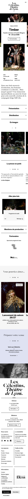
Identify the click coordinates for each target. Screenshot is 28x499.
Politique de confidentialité (4, 477)
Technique (3, 457)
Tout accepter (6, 492)
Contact (3, 472)
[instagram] (2, 441)
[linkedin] (8, 441)
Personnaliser (6, 495)
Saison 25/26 (14, 26)
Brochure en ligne (19, 453)
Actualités (17, 451)
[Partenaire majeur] (21, 477)
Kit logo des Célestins (20, 455)
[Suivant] (15, 128)
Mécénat (3, 459)
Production (3, 455)
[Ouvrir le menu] (25, 2)
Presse (2, 451)
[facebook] (11, 441)
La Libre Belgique (5, 180)
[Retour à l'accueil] (14, 7)
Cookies (3, 483)
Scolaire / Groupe (5, 453)
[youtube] (5, 441)
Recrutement (18, 457)
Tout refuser (15, 492)
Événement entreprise (6, 461)
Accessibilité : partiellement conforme (6, 480)
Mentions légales (5, 474)
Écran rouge (4, 463)
